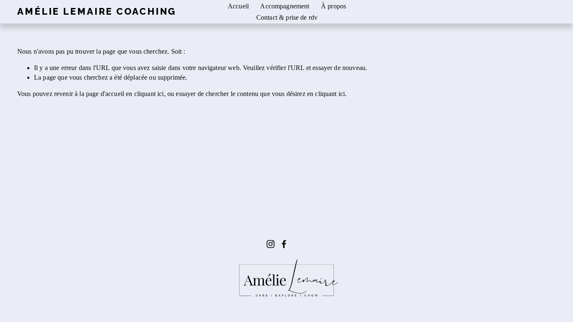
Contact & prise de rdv (287, 17)
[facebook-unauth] (284, 244)
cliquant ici (149, 93)
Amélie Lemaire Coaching (96, 11)
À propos (333, 6)
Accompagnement (284, 6)
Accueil (238, 6)
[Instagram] (270, 244)
